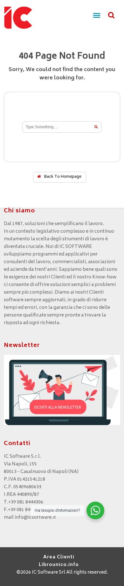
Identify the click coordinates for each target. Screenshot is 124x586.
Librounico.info (59, 565)
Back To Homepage (62, 177)
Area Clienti (58, 557)
